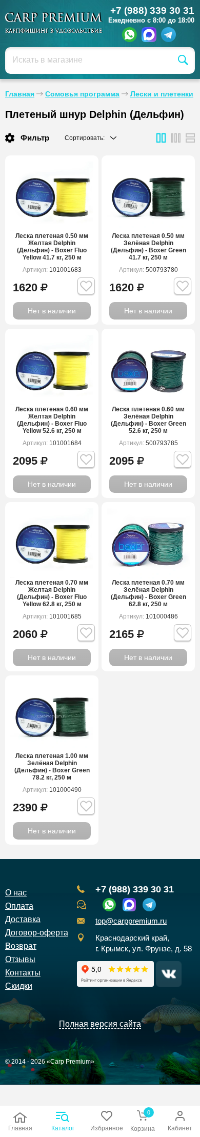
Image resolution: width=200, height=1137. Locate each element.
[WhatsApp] (129, 34)
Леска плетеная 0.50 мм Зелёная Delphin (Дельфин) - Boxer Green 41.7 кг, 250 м (148, 246)
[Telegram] (168, 34)
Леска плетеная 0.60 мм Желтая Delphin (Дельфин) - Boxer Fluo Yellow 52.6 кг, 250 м (51, 420)
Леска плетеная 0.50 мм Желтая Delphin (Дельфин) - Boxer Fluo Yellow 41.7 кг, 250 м (51, 246)
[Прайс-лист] (190, 138)
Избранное (106, 1128)
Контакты (23, 972)
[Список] (161, 138)
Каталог (62, 1128)
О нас (16, 892)
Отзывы (20, 959)
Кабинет (180, 1128)
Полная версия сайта (100, 1024)
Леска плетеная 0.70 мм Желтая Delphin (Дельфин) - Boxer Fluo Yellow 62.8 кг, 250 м (51, 593)
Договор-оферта (36, 932)
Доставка (23, 919)
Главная (20, 1128)
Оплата (19, 906)
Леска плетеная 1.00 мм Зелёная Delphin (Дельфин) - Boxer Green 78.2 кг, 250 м (52, 766)
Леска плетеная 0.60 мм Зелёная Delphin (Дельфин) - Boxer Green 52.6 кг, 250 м (148, 420)
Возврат (20, 946)
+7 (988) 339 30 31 (152, 10)
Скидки (18, 986)
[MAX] (149, 34)
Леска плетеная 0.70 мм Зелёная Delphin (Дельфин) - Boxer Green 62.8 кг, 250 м (148, 593)
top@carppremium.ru (131, 921)
